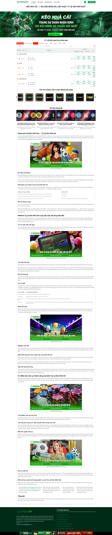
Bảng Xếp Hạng (48, 2)
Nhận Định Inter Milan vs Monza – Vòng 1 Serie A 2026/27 (66, 124)
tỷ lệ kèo (22, 175)
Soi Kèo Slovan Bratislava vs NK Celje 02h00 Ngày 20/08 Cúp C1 (85, 124)
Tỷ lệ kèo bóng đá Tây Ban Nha (65, 524)
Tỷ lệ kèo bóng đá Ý (62, 521)
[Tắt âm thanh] (94, 46)
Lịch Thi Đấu (57, 2)
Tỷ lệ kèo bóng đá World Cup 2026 (66, 528)
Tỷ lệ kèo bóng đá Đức (63, 519)
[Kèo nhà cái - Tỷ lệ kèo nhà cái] (22, 2)
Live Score (40, 2)
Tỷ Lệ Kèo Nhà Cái (27, 136)
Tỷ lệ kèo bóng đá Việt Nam (64, 526)
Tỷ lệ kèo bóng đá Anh (63, 514)
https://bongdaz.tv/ (65, 137)
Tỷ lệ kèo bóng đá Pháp (63, 517)
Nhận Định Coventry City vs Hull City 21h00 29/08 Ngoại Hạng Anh (26, 124)
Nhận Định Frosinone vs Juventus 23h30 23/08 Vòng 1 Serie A (46, 124)
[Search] (85, 2)
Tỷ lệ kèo (33, 2)
